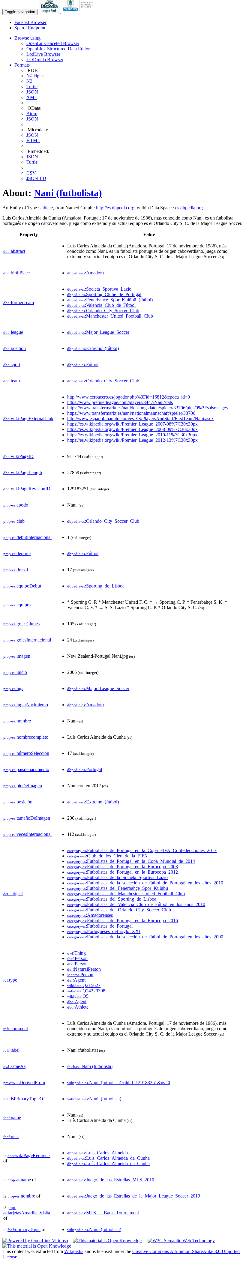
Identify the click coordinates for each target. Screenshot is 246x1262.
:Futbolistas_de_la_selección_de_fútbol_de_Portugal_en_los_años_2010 (145, 882)
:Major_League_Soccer (98, 332)
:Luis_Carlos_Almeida (97, 1152)
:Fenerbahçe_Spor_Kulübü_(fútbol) (110, 299)
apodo (15, 504)
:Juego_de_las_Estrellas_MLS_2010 (110, 1179)
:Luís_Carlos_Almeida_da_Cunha (108, 1163)
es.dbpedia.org (189, 207)
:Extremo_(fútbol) (93, 348)
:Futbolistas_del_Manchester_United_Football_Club (126, 893)
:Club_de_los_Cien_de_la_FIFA (107, 855)
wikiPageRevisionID (26, 488)
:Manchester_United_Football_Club (110, 315)
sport (11, 364)
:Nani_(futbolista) (94, 1098)
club (14, 521)
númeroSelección (26, 753)
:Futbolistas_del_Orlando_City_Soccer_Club (119, 909)
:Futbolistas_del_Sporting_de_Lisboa (111, 899)
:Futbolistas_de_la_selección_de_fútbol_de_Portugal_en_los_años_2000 (145, 936)
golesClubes (21, 623)
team (11, 380)
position (14, 348)
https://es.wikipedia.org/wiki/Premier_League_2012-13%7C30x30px (132, 440)
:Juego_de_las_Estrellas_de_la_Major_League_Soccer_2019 (133, 1195)
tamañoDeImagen (26, 818)
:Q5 (77, 996)
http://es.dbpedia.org (115, 207)
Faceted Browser (30, 22)
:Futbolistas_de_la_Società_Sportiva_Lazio (117, 877)
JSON (32, 91)
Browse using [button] (27, 37)
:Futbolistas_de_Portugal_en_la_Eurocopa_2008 (122, 866)
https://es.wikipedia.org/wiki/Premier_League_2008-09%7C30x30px (132, 429)
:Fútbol (82, 364)
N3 (29, 81)
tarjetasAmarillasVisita (26, 1210)
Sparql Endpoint (29, 27)
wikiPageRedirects (29, 1155)
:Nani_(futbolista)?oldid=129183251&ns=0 (118, 1082)
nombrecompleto (25, 737)
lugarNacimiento (25, 704)
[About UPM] (79, 11)
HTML (33, 140)
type (10, 979)
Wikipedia (73, 1251)
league (13, 332)
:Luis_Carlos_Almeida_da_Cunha (108, 1158)
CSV (31, 172)
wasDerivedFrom (24, 1082)
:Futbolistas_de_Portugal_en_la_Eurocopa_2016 (122, 920)
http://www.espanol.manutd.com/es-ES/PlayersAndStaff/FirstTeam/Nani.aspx (140, 418)
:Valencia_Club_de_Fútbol (101, 305)
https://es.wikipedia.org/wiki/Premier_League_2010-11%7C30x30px (132, 434)
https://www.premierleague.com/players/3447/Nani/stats (120, 402)
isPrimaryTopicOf (24, 1098)
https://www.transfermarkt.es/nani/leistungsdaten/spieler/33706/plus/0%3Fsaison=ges (147, 407)
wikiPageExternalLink (28, 418)
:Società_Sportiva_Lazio (99, 289)
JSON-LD (36, 178)
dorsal (15, 569)
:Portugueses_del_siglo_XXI (103, 931)
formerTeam (18, 302)
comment (15, 1028)
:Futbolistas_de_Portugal (100, 926)
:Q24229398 (86, 990)
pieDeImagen (22, 785)
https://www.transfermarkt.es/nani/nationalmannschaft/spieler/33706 (131, 413)
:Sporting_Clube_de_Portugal (104, 294)
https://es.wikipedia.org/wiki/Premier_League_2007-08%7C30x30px (132, 423)
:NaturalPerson (84, 969)
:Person (77, 958)
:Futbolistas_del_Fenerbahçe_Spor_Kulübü (117, 888)
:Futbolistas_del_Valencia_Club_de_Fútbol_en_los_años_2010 (136, 904)
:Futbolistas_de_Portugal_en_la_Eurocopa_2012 (122, 872)
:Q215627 (83, 985)
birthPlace (16, 272)
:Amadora (85, 272)
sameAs (14, 1066)
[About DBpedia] (50, 11)
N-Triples (35, 75)
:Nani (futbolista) (89, 1066)
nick (11, 1136)
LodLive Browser (43, 54)
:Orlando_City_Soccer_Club (103, 310)
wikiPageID (18, 456)
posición (17, 801)
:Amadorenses (90, 915)
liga (13, 688)
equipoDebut (22, 585)
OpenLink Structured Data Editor (58, 48)
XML (31, 97)
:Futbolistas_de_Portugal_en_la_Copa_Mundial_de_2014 (131, 861)
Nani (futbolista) (68, 192)
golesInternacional (27, 639)
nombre (17, 720)
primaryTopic (24, 1229)
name (12, 1117)
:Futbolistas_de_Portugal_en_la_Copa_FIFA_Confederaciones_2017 (142, 850)
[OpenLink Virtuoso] (35, 1240)
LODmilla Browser (44, 59)
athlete (46, 207)
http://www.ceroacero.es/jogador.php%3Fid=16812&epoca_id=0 (128, 396)
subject (13, 893)
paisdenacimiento (26, 769)
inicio (15, 672)
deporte (17, 553)
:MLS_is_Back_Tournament (103, 1212)
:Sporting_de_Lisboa (95, 585)
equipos (17, 604)
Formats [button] (22, 64)
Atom (31, 113)
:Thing (76, 952)
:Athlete (77, 1006)
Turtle (32, 86)
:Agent (76, 979)
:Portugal (84, 769)
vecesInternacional (27, 834)
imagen (16, 656)
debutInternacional (27, 537)
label (11, 1050)
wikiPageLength (22, 472)
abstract (14, 251)
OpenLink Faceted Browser (52, 43)
